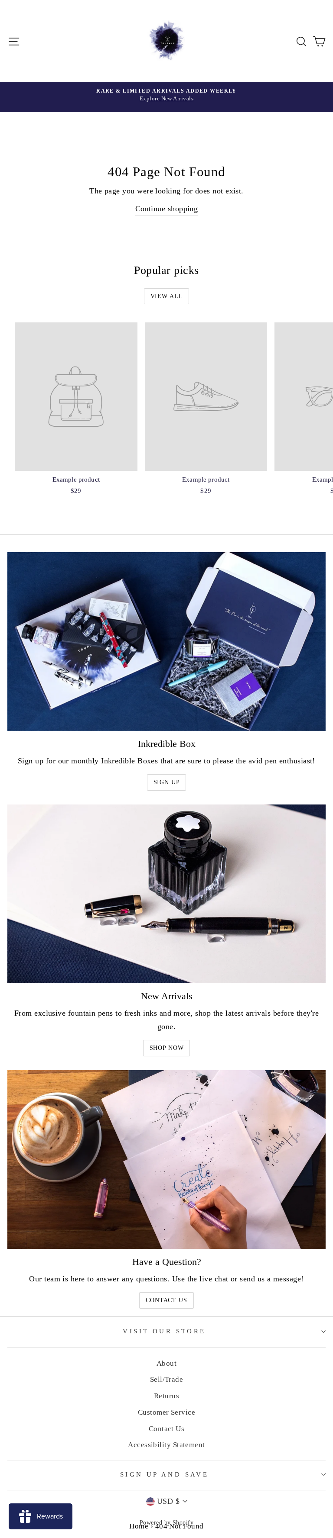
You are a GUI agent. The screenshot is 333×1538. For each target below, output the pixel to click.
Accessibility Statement (166, 1445)
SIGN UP (166, 782)
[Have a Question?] (166, 1159)
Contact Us (166, 1300)
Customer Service (166, 1412)
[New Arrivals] (166, 893)
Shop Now (167, 1048)
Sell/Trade (166, 1379)
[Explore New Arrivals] (166, 97)
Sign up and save (164, 1474)
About (166, 1363)
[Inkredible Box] (166, 641)
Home (138, 1526)
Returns (166, 1396)
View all (166, 296)
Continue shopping (166, 208)
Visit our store (164, 1331)
